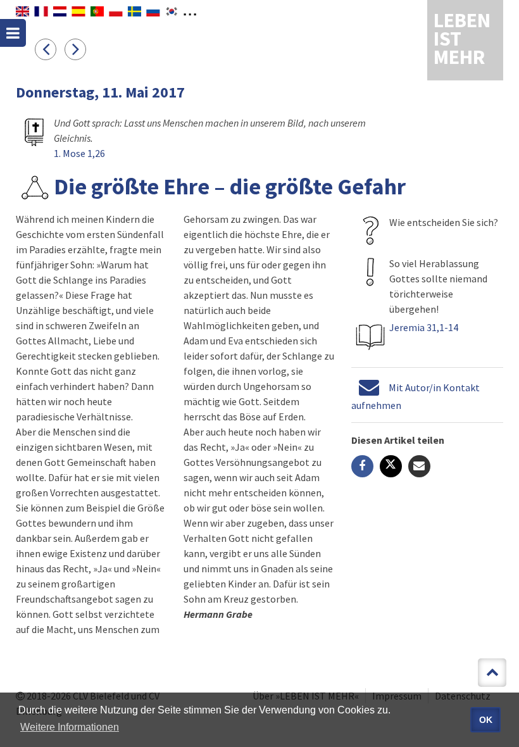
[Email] (419, 466)
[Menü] (13, 33)
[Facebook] (362, 466)
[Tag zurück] (50, 48)
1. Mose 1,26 (79, 153)
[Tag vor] (78, 48)
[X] (391, 466)
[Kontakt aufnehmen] (369, 387)
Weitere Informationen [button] (69, 727)
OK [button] (485, 720)
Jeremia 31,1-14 (423, 327)
